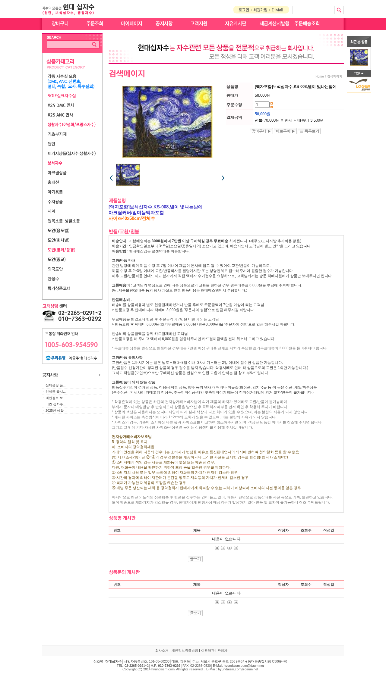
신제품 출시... (56, 391)
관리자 (222, 650)
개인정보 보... (56, 398)
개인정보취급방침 (185, 650)
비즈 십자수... (56, 404)
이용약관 (207, 650)
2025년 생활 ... (56, 410)
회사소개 (162, 650)
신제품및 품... (56, 385)
